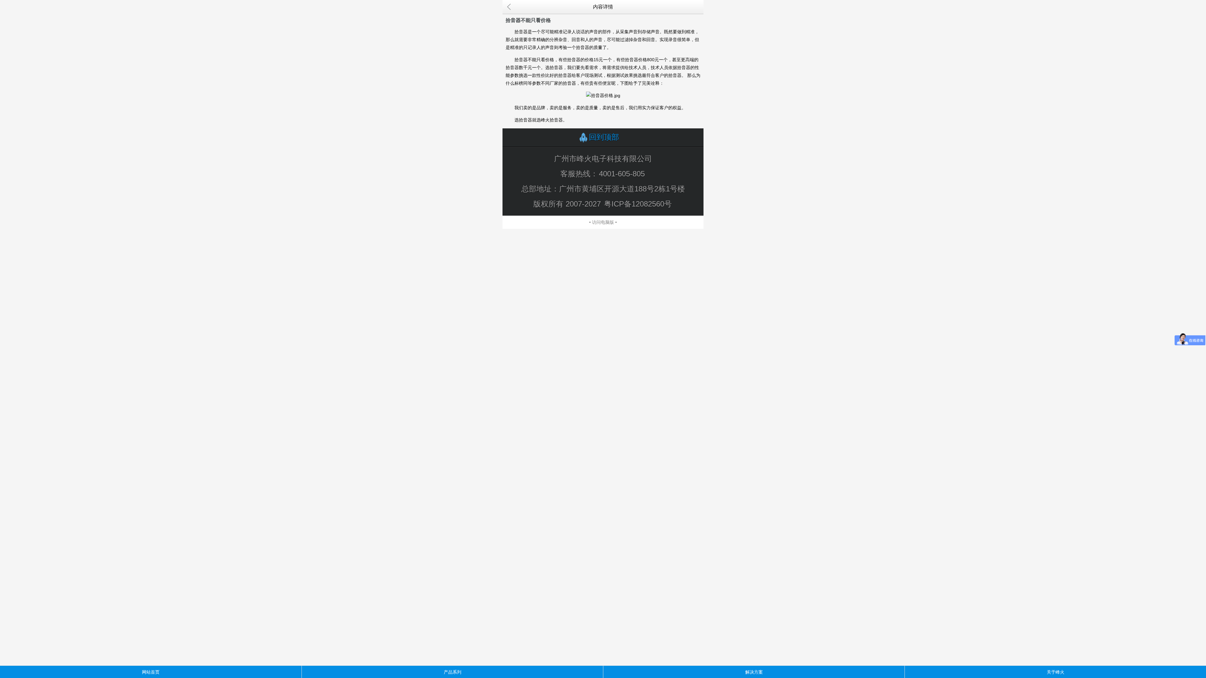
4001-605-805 (622, 174)
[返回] (509, 7)
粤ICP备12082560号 (638, 204)
